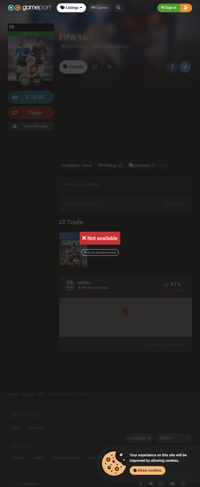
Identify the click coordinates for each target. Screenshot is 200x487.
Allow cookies (149, 470)
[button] (119, 8)
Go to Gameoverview (101, 252)
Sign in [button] (171, 8)
